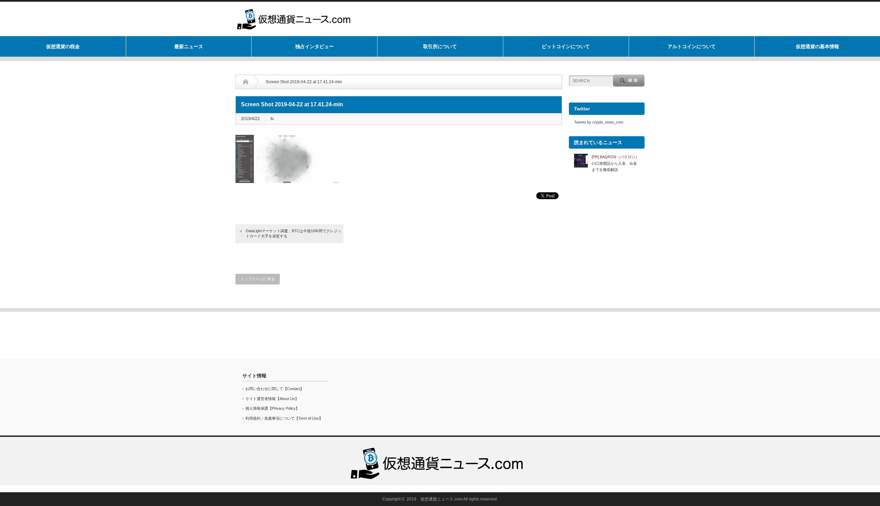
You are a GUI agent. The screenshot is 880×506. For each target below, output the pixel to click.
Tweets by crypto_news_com (598, 122)
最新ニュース (188, 46)
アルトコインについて (692, 46)
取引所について (440, 46)
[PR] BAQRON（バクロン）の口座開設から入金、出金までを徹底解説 (615, 163)
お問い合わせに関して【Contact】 (274, 389)
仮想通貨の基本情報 (817, 46)
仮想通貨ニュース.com (441, 499)
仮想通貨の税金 (63, 46)
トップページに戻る (258, 279)
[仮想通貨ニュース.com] (437, 448)
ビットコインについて (566, 46)
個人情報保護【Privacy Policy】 (272, 408)
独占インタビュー (314, 46)
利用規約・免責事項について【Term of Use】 (284, 418)
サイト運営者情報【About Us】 (272, 399)
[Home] (251, 82)
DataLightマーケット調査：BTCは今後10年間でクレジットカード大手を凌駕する (293, 233)
